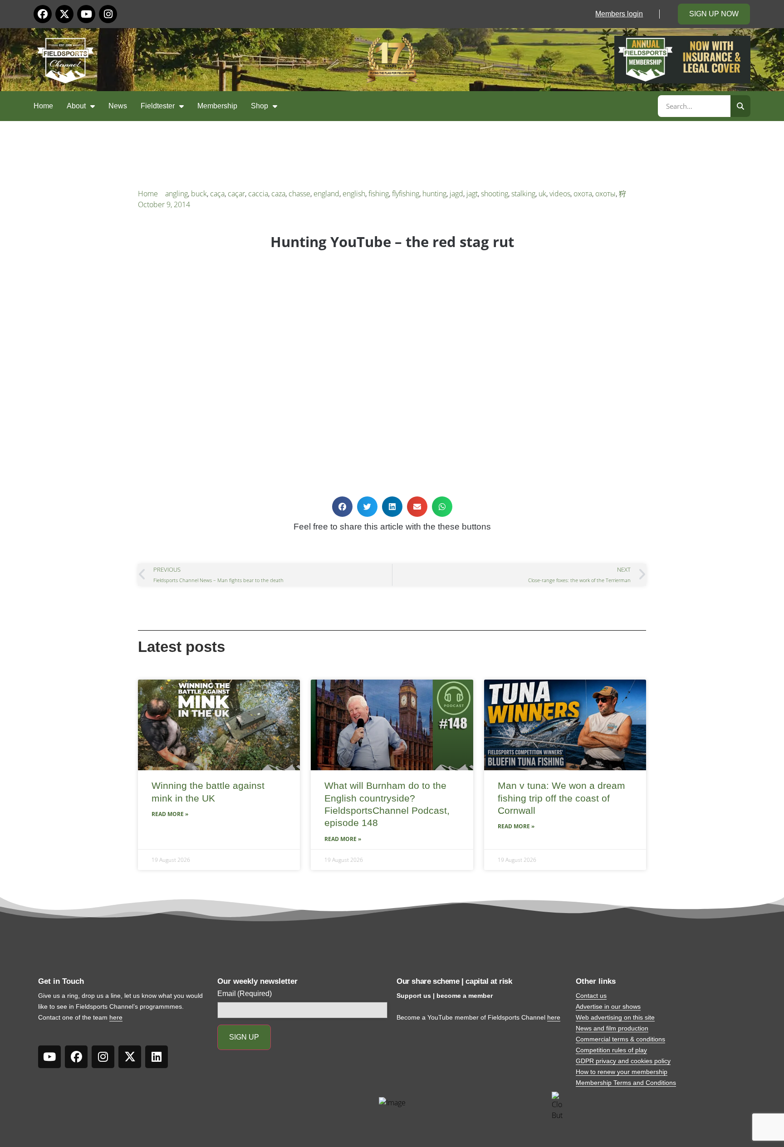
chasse (299, 194)
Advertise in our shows (608, 1006)
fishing (378, 194)
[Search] (740, 106)
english (354, 194)
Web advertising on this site (615, 1017)
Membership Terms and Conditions (626, 1082)
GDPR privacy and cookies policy (623, 1060)
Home (43, 106)
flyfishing (405, 194)
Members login (619, 14)
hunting (434, 194)
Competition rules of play (611, 1050)
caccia (258, 194)
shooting (494, 194)
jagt (472, 194)
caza (278, 194)
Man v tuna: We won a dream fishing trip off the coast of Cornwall (561, 798)
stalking (523, 194)
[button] (342, 506)
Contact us (591, 995)
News (117, 106)
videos (559, 194)
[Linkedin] (156, 1056)
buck (199, 194)
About (76, 106)
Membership (217, 106)
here (115, 1017)
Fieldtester (158, 106)
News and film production (612, 1028)
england (326, 194)
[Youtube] (86, 14)
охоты (605, 194)
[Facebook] (43, 14)
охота (582, 194)
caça (217, 194)
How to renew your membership (621, 1071)
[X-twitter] (64, 14)
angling (176, 194)
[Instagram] (108, 14)
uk (542, 194)
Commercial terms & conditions (620, 1039)
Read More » (170, 814)
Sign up (244, 1037)
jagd (456, 194)
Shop (259, 106)
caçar (236, 194)
